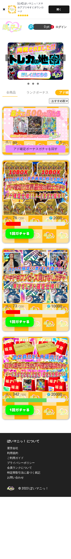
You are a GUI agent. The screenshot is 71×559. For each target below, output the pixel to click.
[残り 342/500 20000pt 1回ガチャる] (35, 364)
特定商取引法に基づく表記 (23, 472)
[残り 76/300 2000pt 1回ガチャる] (35, 188)
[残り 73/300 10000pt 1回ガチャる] (35, 276)
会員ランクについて (19, 467)
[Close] (4, 9)
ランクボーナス (37, 92)
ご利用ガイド (15, 457)
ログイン (61, 26)
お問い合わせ (15, 477)
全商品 (11, 92)
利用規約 (12, 453)
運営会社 (12, 448)
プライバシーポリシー (21, 462)
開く (59, 9)
